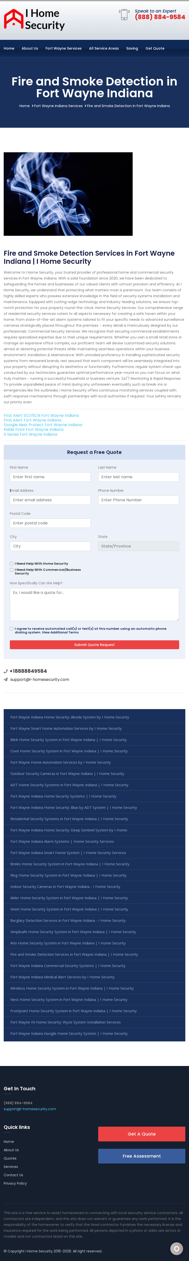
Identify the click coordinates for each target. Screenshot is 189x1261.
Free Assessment (142, 1156)
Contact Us (13, 1175)
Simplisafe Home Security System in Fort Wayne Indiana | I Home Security (73, 931)
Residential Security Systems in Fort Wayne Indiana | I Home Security (69, 818)
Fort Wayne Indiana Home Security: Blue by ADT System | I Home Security (73, 807)
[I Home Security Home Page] (34, 19)
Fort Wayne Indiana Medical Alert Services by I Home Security (62, 976)
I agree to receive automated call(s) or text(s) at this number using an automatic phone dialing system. (90, 630)
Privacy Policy (15, 1183)
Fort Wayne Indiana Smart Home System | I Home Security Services (68, 852)
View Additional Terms (60, 632)
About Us (30, 48)
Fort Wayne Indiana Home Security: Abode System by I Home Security (69, 717)
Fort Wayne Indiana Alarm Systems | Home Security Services (62, 841)
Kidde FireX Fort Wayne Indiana (33, 429)
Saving (132, 48)
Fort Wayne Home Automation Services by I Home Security (60, 762)
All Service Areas (104, 48)
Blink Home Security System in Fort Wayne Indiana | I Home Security (68, 739)
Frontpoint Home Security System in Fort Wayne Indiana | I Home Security (73, 1010)
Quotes (10, 1158)
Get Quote (154, 48)
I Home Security (39, 1251)
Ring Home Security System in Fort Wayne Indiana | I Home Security (68, 875)
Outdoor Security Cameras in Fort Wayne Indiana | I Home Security (67, 773)
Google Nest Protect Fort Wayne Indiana (43, 425)
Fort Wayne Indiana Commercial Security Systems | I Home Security (68, 965)
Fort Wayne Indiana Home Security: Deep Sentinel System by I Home (68, 829)
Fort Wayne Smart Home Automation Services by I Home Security (66, 728)
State (103, 536)
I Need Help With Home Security (41, 563)
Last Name (107, 467)
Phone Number (111, 490)
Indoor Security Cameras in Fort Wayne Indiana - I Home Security (65, 886)
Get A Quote (142, 1134)
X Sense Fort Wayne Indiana (30, 434)
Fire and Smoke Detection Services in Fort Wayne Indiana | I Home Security (74, 954)
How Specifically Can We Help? (36, 583)
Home (9, 48)
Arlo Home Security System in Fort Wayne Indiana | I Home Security (68, 942)
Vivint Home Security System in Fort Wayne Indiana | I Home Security (69, 909)
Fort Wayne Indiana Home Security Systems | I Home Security (63, 796)
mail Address (21, 490)
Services (11, 1166)
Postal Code (20, 513)
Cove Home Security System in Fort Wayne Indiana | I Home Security (69, 750)
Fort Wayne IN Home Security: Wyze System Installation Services (65, 1022)
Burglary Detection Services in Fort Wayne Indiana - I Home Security (68, 920)
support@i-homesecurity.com (39, 679)
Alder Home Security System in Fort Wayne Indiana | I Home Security (69, 897)
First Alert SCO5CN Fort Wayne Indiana (41, 415)
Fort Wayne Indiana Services (58, 105)
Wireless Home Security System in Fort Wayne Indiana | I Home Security (72, 988)
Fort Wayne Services (64, 48)
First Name (19, 467)
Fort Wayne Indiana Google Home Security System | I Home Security (69, 1033)
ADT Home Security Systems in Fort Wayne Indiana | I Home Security (69, 784)
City (13, 536)
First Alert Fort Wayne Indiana (32, 420)
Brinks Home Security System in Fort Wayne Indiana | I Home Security (69, 863)
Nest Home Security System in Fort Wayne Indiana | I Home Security (68, 999)
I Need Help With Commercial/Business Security (48, 571)
